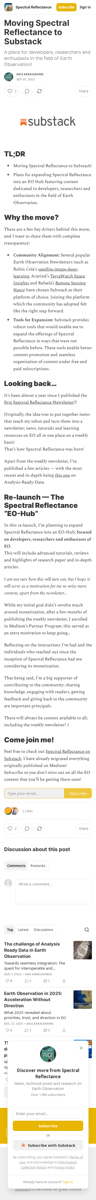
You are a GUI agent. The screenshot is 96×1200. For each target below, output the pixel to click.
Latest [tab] (23, 929)
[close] (81, 1048)
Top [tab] (10, 929)
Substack (22, 1189)
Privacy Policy (64, 1167)
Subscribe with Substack (51, 1145)
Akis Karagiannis (30, 74)
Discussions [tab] (43, 929)
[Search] (87, 930)
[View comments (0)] (27, 91)
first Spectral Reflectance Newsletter (39, 402)
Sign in (85, 7)
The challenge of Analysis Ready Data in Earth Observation (32, 950)
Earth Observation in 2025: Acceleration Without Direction (33, 999)
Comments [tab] (16, 865)
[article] (48, 962)
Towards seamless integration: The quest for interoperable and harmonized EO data (34, 965)
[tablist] (26, 866)
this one (62, 475)
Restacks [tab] (37, 865)
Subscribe (66, 7)
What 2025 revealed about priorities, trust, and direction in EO (35, 1015)
